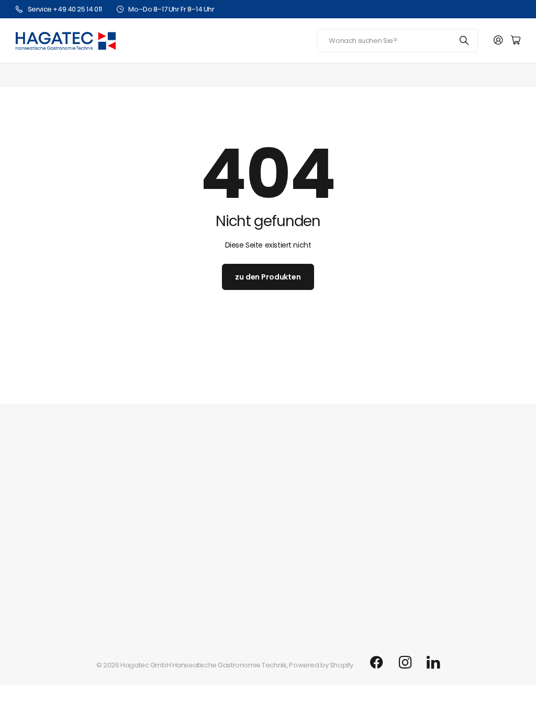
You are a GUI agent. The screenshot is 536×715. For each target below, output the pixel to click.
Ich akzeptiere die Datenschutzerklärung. (362, 409)
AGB (22, 579)
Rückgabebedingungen (54, 612)
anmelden (481, 381)
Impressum (34, 547)
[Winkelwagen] (515, 40)
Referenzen (34, 530)
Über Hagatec (39, 495)
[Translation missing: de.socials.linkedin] (433, 662)
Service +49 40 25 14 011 (65, 9)
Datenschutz (35, 595)
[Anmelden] (498, 40)
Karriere (29, 514)
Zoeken (465, 40)
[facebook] (376, 662)
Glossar (28, 563)
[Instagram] (405, 662)
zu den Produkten (268, 277)
